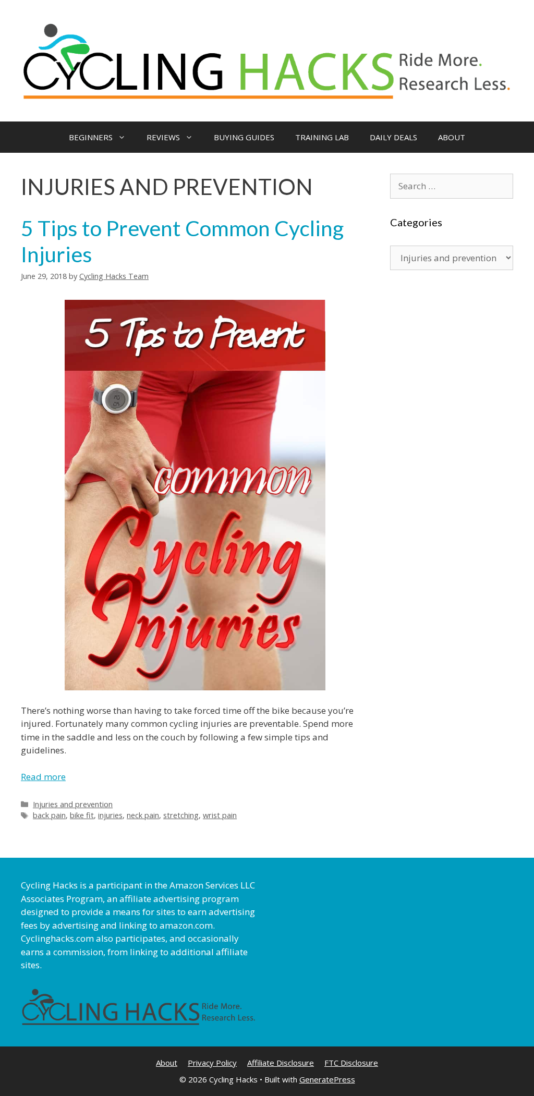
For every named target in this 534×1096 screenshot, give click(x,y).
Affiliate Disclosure (280, 1062)
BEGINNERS (91, 137)
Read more (43, 777)
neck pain (143, 815)
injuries (110, 815)
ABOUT (451, 137)
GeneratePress (327, 1079)
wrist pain (220, 815)
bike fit (82, 815)
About (166, 1062)
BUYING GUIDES (244, 137)
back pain (49, 815)
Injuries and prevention (73, 804)
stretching (181, 815)
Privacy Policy (212, 1062)
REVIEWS (163, 137)
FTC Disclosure (351, 1062)
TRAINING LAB (322, 137)
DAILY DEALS (393, 137)
